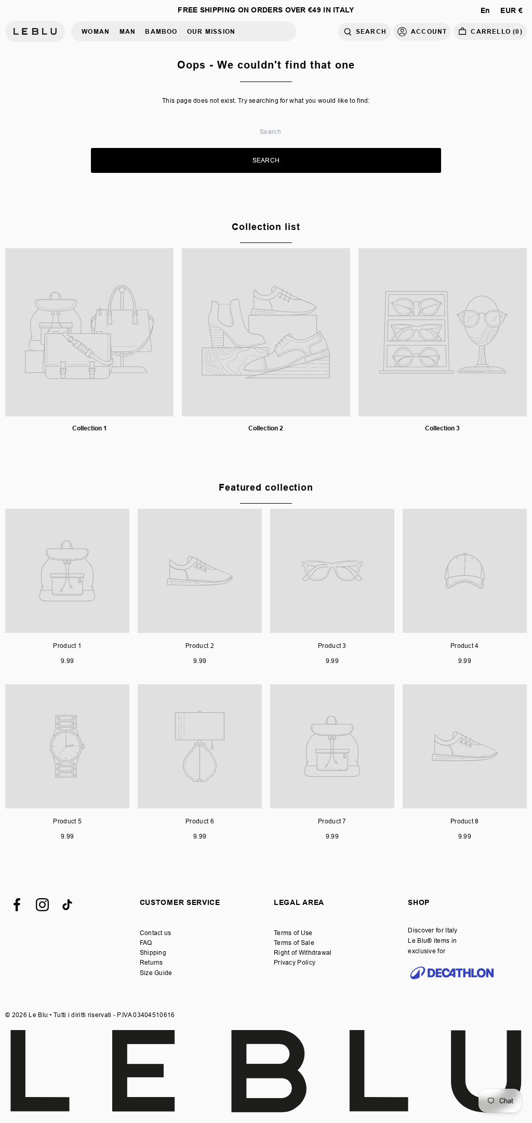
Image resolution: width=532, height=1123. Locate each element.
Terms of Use (293, 933)
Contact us (155, 933)
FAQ (146, 942)
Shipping (153, 952)
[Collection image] (89, 332)
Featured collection (266, 487)
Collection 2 (265, 428)
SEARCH (371, 31)
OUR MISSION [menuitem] (211, 31)
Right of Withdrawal (303, 952)
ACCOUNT (429, 31)
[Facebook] (16, 904)
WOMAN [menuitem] (96, 31)
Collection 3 (442, 428)
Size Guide (156, 973)
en (485, 10)
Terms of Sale (294, 942)
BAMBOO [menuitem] (161, 31)
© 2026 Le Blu (26, 1015)
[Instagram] (42, 904)
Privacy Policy (294, 962)
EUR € (511, 10)
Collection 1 (89, 428)
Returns (151, 962)
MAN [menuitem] (127, 31)
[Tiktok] (67, 904)
